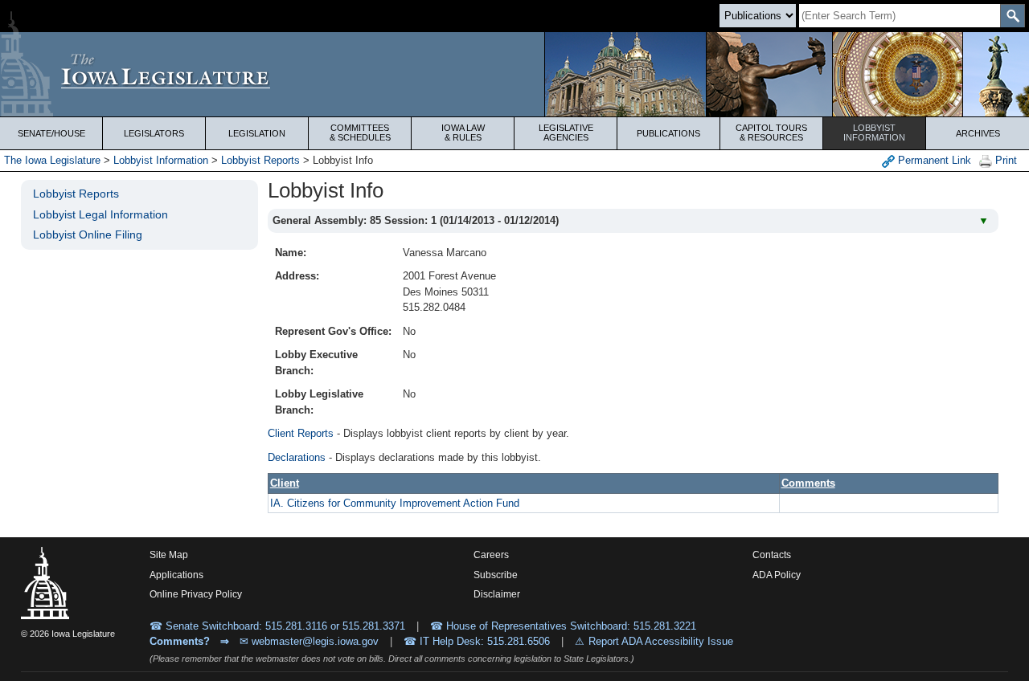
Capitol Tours (771, 132)
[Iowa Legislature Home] (514, 74)
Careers (491, 555)
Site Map (169, 555)
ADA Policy (776, 575)
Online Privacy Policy (196, 594)
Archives (978, 133)
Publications (668, 133)
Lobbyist (874, 132)
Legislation (256, 133)
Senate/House (51, 133)
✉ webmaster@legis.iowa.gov (309, 641)
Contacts (771, 555)
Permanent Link (933, 160)
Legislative (566, 132)
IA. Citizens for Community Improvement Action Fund (394, 503)
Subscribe (496, 575)
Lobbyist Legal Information (100, 214)
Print (1004, 160)
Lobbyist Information (160, 160)
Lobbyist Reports (260, 160)
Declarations (297, 457)
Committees (360, 132)
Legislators (154, 133)
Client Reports (301, 433)
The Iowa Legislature (52, 160)
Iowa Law (463, 132)
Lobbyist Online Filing (87, 234)
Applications (176, 575)
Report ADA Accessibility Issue (660, 641)
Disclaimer (497, 594)
